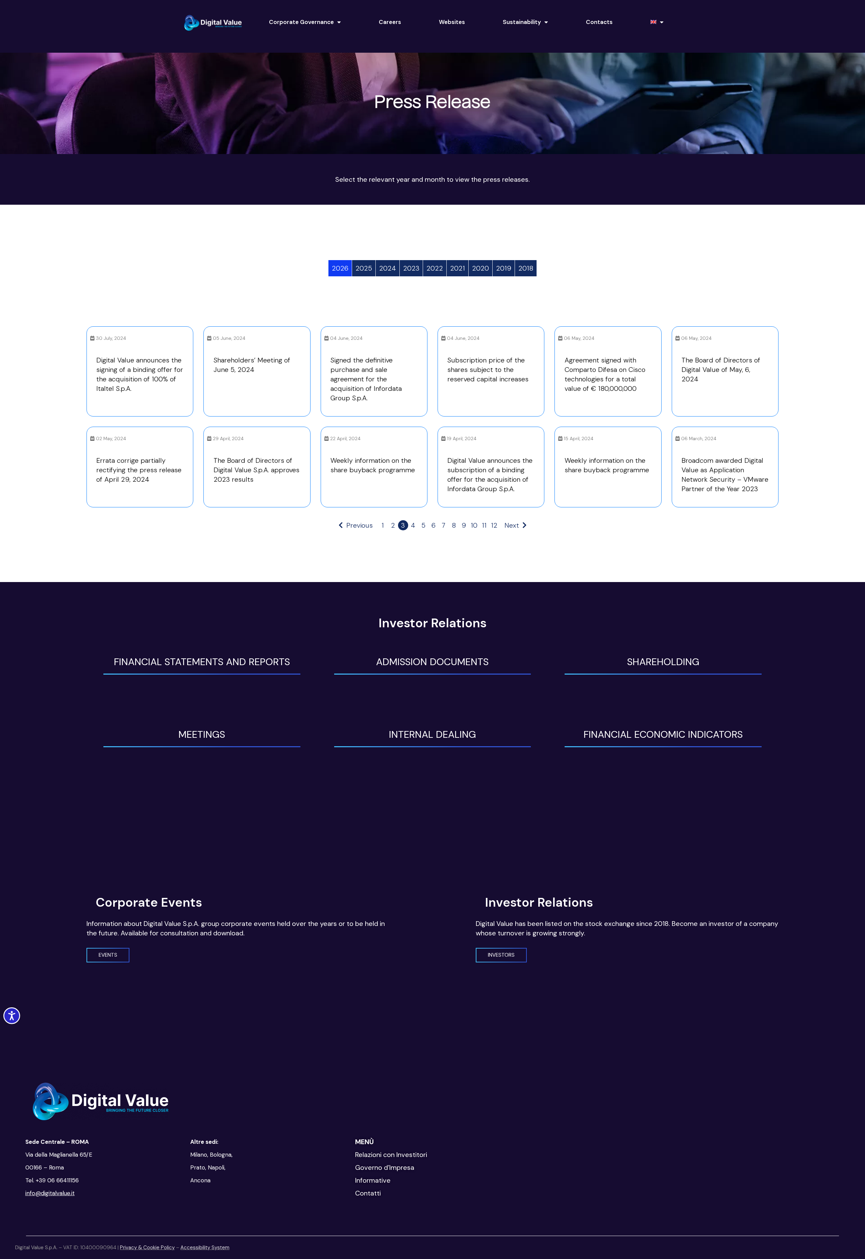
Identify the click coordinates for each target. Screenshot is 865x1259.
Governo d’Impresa (384, 1167)
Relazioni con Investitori (391, 1154)
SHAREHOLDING (663, 661)
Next (511, 525)
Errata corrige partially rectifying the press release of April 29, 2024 (138, 470)
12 (494, 525)
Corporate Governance (301, 22)
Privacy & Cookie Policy (147, 1247)
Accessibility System (204, 1247)
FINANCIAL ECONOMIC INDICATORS (663, 734)
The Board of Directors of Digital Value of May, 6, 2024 (721, 369)
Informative (373, 1180)
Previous (359, 525)
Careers (390, 22)
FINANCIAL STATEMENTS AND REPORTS (202, 661)
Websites (452, 22)
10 (474, 525)
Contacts (599, 22)
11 (484, 525)
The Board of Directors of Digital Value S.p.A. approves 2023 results (256, 470)
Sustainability (522, 22)
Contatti (368, 1193)
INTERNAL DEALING (432, 734)
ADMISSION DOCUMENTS (432, 661)
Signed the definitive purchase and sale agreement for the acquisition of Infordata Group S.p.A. (366, 379)
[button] (107, 955)
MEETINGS (201, 734)
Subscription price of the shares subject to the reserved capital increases (487, 369)
